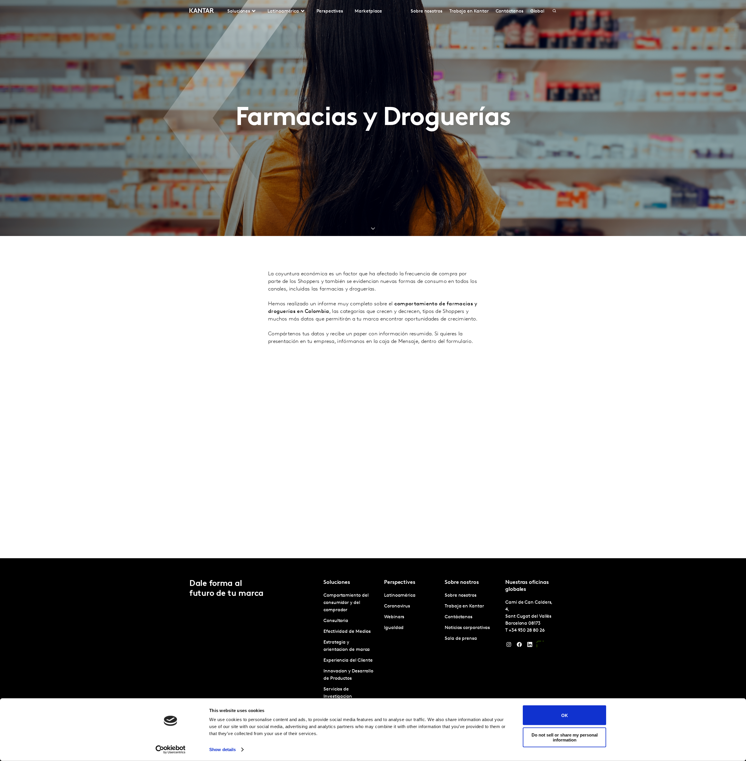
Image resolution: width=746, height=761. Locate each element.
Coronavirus (397, 606)
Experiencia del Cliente (348, 660)
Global (537, 11)
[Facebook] (519, 646)
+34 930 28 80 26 (527, 630)
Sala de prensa (461, 638)
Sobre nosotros (426, 11)
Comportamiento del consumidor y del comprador (346, 602)
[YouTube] (540, 646)
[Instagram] (508, 646)
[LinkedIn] (529, 646)
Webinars (394, 617)
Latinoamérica (400, 595)
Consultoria (335, 621)
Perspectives (329, 11)
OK (564, 715)
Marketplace (368, 11)
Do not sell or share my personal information (565, 737)
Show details (222, 749)
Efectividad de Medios (347, 631)
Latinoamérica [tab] (283, 11)
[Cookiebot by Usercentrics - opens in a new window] (170, 749)
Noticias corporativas (467, 628)
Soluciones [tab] (238, 11)
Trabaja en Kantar (469, 11)
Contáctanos (509, 11)
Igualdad (394, 628)
